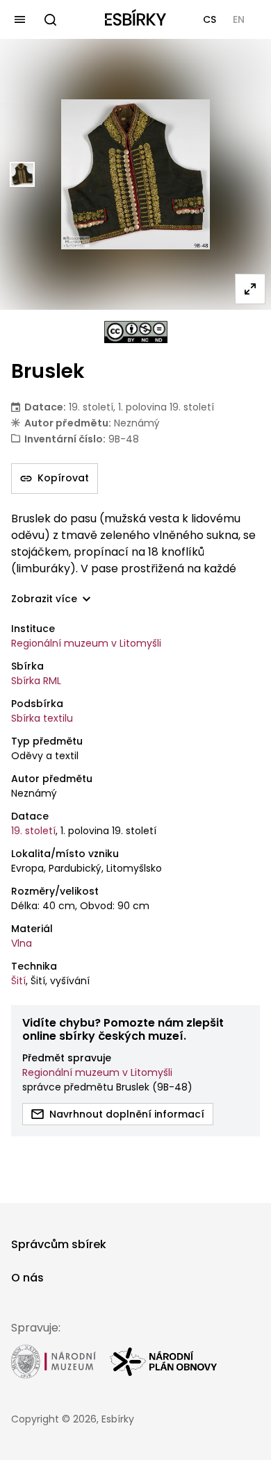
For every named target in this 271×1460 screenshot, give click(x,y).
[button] (209, 19)
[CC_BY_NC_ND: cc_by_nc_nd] (135, 332)
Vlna (21, 943)
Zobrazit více (44, 599)
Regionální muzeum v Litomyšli (86, 643)
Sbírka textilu (42, 718)
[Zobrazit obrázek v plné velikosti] (250, 289)
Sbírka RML (36, 681)
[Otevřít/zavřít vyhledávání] (50, 19)
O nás (27, 1278)
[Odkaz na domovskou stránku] (135, 19)
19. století (33, 831)
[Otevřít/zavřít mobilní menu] (19, 19)
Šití (18, 981)
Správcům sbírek (58, 1244)
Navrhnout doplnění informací (126, 1114)
